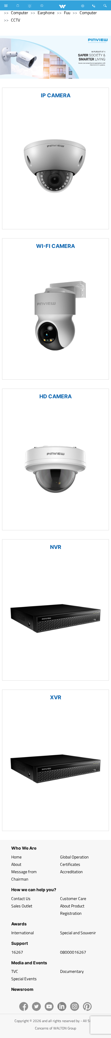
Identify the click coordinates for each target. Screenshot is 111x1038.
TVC (14, 971)
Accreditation (71, 871)
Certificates (70, 864)
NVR (55, 547)
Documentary (72, 971)
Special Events (24, 979)
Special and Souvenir (78, 933)
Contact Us (20, 898)
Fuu (67, 12)
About (16, 864)
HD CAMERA (55, 396)
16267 (17, 952)
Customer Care (73, 898)
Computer (19, 12)
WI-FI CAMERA (55, 246)
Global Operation (74, 857)
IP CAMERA (55, 95)
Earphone (46, 12)
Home (16, 857)
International (22, 933)
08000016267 (73, 952)
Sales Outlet (21, 906)
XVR (55, 697)
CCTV (15, 20)
